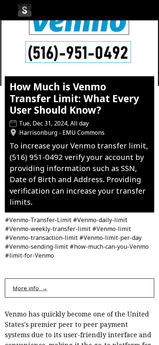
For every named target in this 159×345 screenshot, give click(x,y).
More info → (30, 288)
